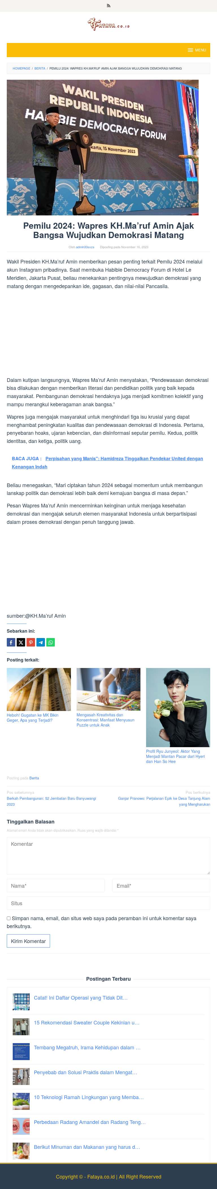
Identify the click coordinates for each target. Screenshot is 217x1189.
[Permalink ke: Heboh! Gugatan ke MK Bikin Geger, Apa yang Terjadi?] (39, 689)
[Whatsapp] (50, 642)
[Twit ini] (21, 642)
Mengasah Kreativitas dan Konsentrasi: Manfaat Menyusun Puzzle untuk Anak (105, 720)
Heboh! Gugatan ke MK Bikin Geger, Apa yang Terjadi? (32, 717)
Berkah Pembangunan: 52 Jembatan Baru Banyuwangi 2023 (51, 798)
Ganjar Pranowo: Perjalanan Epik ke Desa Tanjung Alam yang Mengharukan (164, 798)
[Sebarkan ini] (11, 642)
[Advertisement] (108, 333)
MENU (200, 50)
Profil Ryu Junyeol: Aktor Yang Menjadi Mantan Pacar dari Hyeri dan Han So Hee (175, 756)
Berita (34, 778)
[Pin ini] (31, 642)
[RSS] (108, 6)
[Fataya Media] (108, 23)
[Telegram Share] (40, 642)
